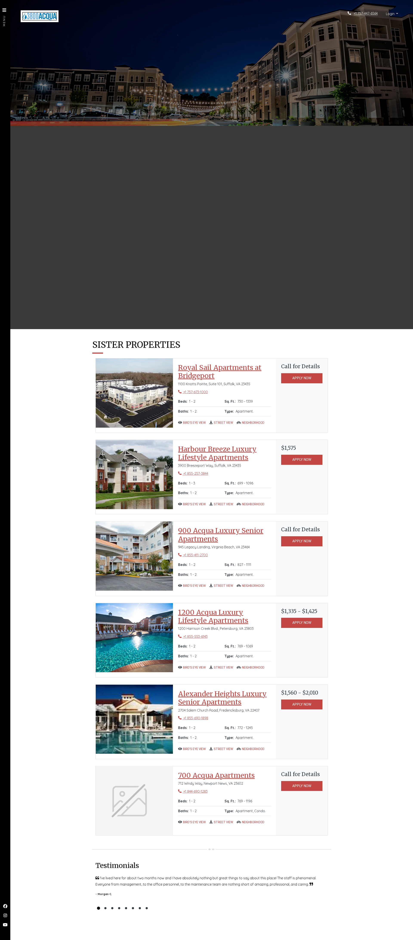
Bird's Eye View (194, 422)
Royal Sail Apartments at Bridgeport (224, 372)
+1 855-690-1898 (193, 718)
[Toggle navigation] (4, 15)
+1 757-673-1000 (193, 392)
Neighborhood (253, 422)
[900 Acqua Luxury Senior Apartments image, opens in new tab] (134, 556)
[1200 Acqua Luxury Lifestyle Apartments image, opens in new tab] (134, 637)
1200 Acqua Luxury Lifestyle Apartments (224, 616)
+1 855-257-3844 (193, 473)
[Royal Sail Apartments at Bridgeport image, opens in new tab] (134, 393)
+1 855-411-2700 (193, 555)
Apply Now (301, 378)
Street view (223, 422)
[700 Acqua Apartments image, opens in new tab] (134, 800)
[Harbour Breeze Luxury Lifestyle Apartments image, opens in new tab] (134, 474)
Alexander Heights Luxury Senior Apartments (224, 698)
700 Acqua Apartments (216, 775)
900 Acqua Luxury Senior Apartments (224, 535)
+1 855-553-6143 (193, 636)
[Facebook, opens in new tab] (5, 906)
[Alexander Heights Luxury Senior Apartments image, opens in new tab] (134, 719)
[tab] (98, 908)
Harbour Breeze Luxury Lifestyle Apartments (224, 453)
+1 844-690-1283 (193, 791)
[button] (392, 14)
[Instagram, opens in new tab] (5, 915)
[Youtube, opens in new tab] (5, 924)
